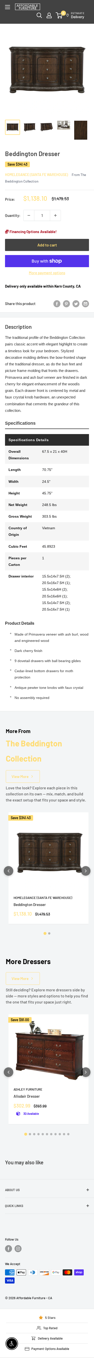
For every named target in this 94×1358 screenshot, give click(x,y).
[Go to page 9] (60, 1134)
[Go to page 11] (68, 1134)
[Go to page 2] (49, 933)
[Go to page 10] (64, 1134)
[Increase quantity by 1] (55, 215)
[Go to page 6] (47, 1134)
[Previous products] (8, 871)
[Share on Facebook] (56, 303)
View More (20, 776)
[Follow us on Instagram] (18, 1248)
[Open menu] (7, 7)
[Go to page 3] (34, 1134)
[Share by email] (85, 303)
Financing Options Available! (33, 231)
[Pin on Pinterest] (66, 303)
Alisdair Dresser (27, 1096)
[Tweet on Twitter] (75, 303)
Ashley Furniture (28, 1089)
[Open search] (39, 15)
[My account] (49, 15)
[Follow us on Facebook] (8, 1248)
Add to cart (47, 244)
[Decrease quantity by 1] (29, 215)
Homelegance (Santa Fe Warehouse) (36, 174)
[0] (59, 15)
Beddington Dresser (30, 904)
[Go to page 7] (51, 1134)
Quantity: (12, 215)
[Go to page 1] (44, 933)
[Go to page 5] (43, 1134)
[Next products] (85, 871)
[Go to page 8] (55, 1134)
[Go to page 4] (38, 1134)
